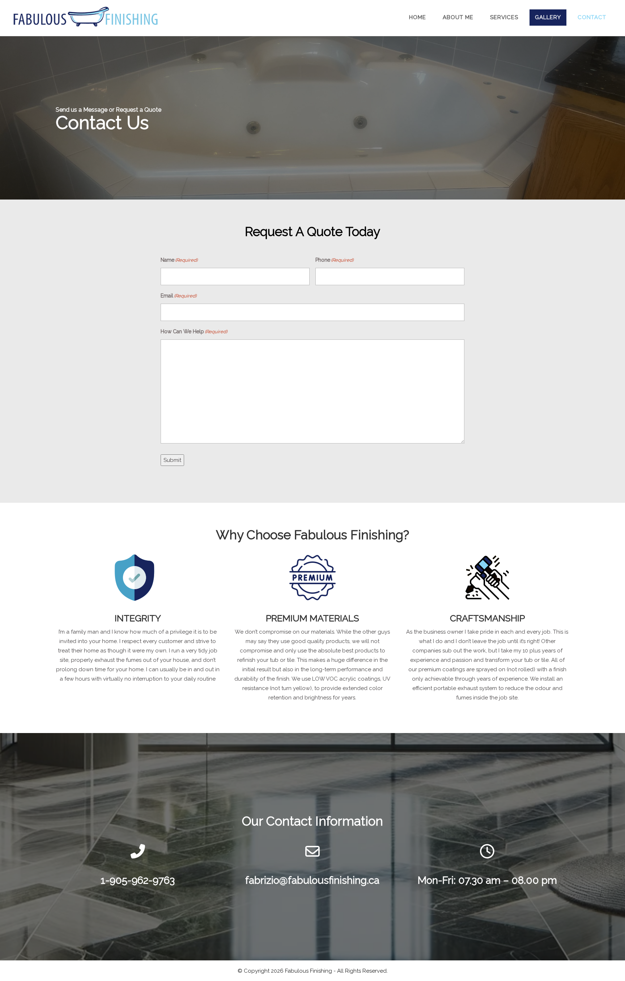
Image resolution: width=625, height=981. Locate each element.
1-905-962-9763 (138, 880)
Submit (172, 460)
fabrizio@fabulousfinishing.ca (312, 880)
